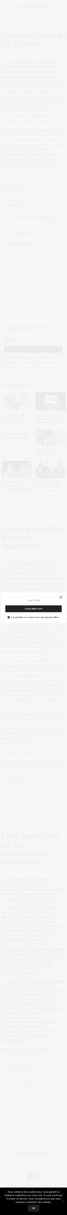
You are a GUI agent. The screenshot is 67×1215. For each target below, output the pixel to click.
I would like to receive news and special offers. (35, 617)
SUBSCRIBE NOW (33, 608)
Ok (33, 1208)
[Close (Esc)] (60, 597)
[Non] (62, 1201)
